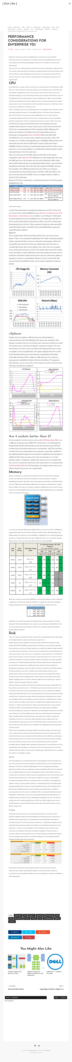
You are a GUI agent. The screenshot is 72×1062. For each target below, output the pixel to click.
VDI (32, 29)
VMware (47, 29)
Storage (26, 29)
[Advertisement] (36, 894)
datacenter (16, 27)
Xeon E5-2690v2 (35, 135)
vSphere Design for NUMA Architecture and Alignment (35, 973)
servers (19, 29)
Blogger (47, 1050)
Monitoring (37, 27)
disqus (56, 997)
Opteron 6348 (27, 158)
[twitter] (35, 1045)
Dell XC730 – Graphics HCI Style (54, 972)
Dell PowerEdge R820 (51, 440)
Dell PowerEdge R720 (17, 465)
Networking (46, 27)
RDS (53, 27)
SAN (57, 27)
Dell (23, 27)
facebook (63, 997)
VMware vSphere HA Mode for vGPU (15, 972)
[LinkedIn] (39, 1045)
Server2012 (11, 29)
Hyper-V (29, 27)
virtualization (39, 29)
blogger (50, 997)
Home (10, 27)
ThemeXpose (33, 1050)
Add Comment (47, 49)
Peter (11, 49)
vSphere (54, 29)
